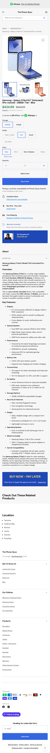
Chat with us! (22, 236)
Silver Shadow (30, 153)
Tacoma (7, 520)
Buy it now (25, 181)
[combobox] (25, 18)
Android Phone (15, 28)
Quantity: (5, 160)
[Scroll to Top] (45, 738)
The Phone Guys (16, 556)
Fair (22, 136)
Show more (8, 157)
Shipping (5, 110)
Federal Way (9, 524)
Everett (7, 535)
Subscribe (25, 737)
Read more (42, 482)
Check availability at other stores (12, 191)
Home (4, 28)
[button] (3, 12)
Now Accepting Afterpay (30, 4)
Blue (8, 153)
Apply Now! (11, 209)
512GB (20, 126)
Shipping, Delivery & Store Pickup (20, 218)
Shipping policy (17, 748)
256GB (9, 126)
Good (32, 136)
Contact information (31, 748)
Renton (7, 527)
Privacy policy (24, 745)
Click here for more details (17, 199)
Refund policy (13, 745)
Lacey (6, 531)
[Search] (45, 17)
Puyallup (7, 538)
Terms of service (36, 745)
